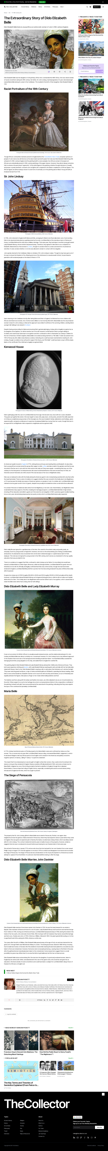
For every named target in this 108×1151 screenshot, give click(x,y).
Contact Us (41, 1136)
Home (5, 12)
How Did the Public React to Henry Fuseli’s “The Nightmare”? (55, 1053)
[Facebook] (47, 1000)
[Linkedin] (44, 1000)
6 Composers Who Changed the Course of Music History (48, 1073)
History (6, 1123)
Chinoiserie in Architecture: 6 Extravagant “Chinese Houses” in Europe (65, 1073)
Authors (40, 1125)
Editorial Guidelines (43, 1131)
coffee (44, 466)
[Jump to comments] (54, 71)
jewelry (26, 667)
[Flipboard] (58, 1000)
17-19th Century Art (16, 12)
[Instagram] (92, 1137)
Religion (22, 1120)
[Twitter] (50, 1000)
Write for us (97, 6)
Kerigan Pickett (13, 72)
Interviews (6, 1133)
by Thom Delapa (7, 1087)
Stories (87, 39)
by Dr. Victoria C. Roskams (45, 1076)
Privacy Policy (101, 1145)
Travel (5, 1131)
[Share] (65, 71)
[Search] (87, 7)
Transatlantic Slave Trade (51, 157)
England (24, 464)
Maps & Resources (25, 1133)
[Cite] (70, 71)
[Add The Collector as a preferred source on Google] (77, 1117)
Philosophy (7, 1128)
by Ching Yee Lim (61, 1076)
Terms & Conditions (91, 1145)
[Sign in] (103, 7)
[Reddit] (52, 1000)
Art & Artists (7, 1125)
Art (9, 12)
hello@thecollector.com (80, 1133)
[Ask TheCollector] (49, 71)
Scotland (27, 325)
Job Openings (42, 1133)
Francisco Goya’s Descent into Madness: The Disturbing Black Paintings (20, 1053)
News (21, 1131)
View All (70, 1027)
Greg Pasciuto (82, 39)
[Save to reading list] (59, 71)
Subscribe (42, 2)
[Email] (61, 1000)
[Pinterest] (95, 1137)
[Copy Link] (55, 1000)
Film (21, 1128)
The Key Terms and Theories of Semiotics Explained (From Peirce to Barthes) (20, 1084)
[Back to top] (103, 1094)
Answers (89, 59)
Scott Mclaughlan (83, 59)
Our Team (41, 1128)
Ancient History (8, 1120)
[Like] (9, 1000)
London (30, 246)
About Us (40, 1120)
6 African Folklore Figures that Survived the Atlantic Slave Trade (23, 973)
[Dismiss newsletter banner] (103, 2)
